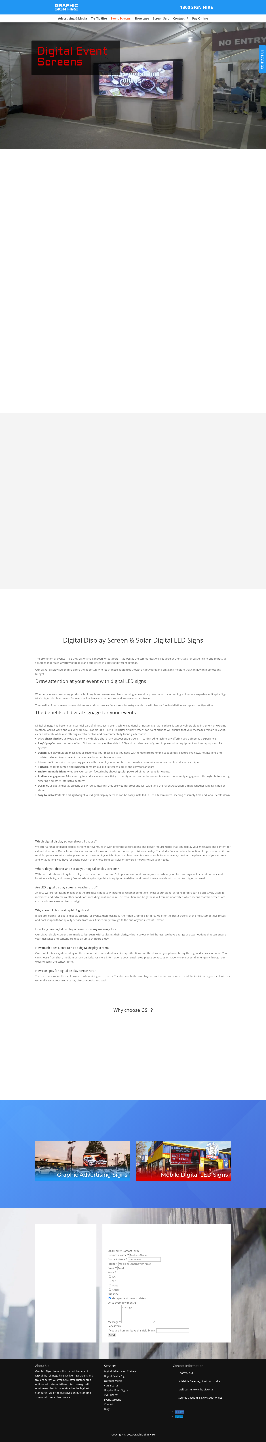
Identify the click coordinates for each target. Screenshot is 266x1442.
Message (114, 1322)
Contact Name (117, 1259)
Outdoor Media (113, 1380)
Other (115, 1289)
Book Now (64, 568)
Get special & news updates (128, 1298)
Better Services (64, 1042)
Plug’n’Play (34, 260)
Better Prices (133, 1042)
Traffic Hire (99, 18)
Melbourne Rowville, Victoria (195, 1389)
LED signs (135, 681)
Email (112, 1268)
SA (113, 1276)
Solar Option (170, 174)
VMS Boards (111, 1385)
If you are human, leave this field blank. (132, 1330)
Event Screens (121, 18)
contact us (262, 59)
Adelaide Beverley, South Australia (198, 1381)
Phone (113, 1263)
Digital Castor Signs (116, 1376)
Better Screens (202, 1042)
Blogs (107, 1409)
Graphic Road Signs (116, 1390)
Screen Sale (161, 18)
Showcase (142, 18)
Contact (179, 18)
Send (112, 1335)
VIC (114, 1281)
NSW (115, 1285)
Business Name (118, 1255)
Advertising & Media (72, 18)
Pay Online (200, 18)
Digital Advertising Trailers (120, 1371)
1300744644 (185, 1373)
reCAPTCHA (115, 1326)
